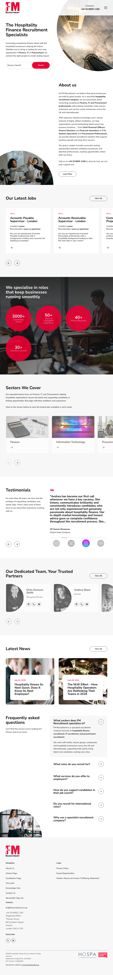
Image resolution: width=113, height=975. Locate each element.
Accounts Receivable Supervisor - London (24, 219)
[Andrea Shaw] (63, 598)
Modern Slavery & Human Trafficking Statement (77, 878)
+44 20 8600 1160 (90, 9)
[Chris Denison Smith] (14, 598)
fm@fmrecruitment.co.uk (16, 907)
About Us (10, 868)
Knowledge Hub (13, 888)
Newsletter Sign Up (14, 898)
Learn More (67, 174)
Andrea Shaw (82, 589)
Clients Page (11, 873)
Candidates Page (13, 878)
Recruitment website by (22, 965)
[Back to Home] (14, 7)
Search (41, 65)
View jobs (10, 883)
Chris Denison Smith (34, 591)
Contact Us (10, 893)
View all (98, 198)
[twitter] (8, 940)
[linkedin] (13, 940)
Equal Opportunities (65, 873)
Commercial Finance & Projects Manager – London (73, 219)
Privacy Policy (62, 868)
